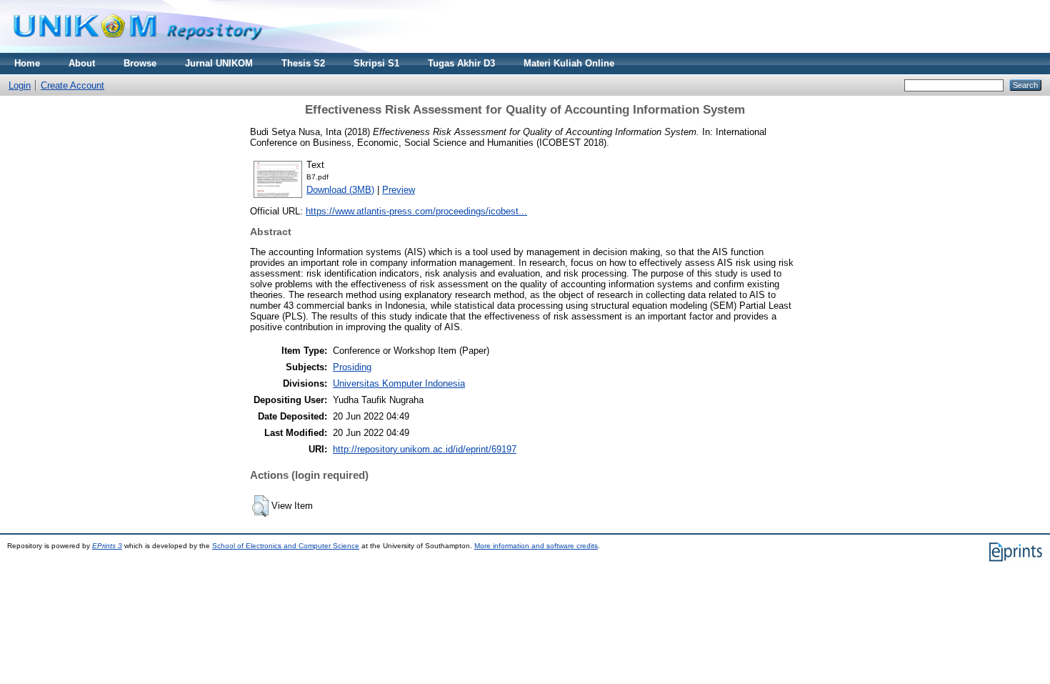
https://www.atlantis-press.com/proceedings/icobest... (416, 211)
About (82, 63)
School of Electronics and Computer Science (285, 546)
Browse (140, 63)
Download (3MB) (340, 189)
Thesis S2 (303, 63)
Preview (398, 189)
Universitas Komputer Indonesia (399, 383)
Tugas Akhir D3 (461, 63)
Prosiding (352, 367)
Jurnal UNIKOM (219, 63)
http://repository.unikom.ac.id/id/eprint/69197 (424, 449)
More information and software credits (536, 546)
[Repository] (138, 49)
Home (27, 63)
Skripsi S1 (376, 63)
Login (20, 85)
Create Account (72, 85)
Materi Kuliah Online (569, 63)
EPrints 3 (107, 546)
